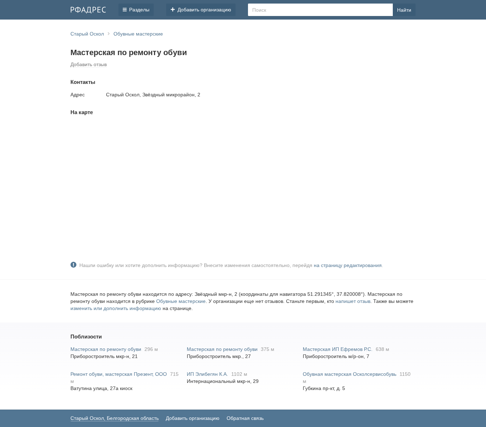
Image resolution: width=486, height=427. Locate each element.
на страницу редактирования (348, 265)
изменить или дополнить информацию (115, 308)
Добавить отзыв (88, 64)
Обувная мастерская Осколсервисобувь (349, 374)
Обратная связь (245, 418)
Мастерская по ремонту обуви (105, 349)
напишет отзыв (353, 301)
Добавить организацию (193, 418)
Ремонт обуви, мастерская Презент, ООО (118, 374)
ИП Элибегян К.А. (207, 374)
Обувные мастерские (181, 301)
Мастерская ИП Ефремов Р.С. (338, 349)
